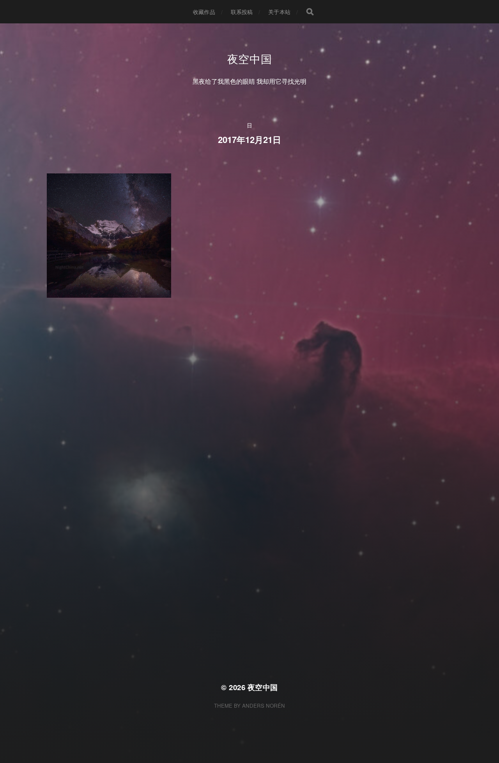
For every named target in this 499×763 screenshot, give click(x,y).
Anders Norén (263, 705)
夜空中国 (249, 58)
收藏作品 (204, 12)
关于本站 (279, 12)
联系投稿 (242, 12)
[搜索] (310, 11)
